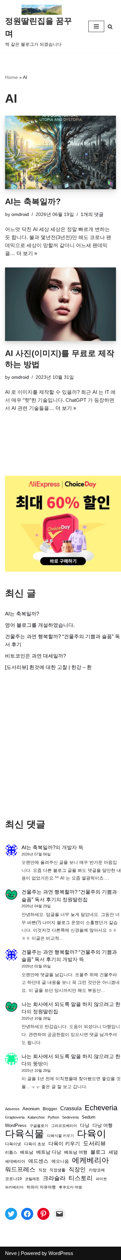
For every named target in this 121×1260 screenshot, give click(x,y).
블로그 (98, 1152)
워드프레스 (20, 1169)
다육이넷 (13, 1144)
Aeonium (31, 1109)
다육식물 (24, 1134)
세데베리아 (15, 1161)
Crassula (71, 1108)
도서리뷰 (94, 1143)
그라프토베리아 (64, 1126)
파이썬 (101, 1179)
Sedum (88, 1117)
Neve (11, 1253)
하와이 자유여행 (41, 1187)
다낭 (84, 1125)
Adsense (12, 1109)
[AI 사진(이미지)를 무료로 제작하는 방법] (60, 304)
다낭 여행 (102, 1125)
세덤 (113, 1152)
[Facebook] (27, 1214)
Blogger (50, 1109)
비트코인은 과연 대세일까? (35, 656)
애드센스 (38, 1161)
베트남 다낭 (48, 1152)
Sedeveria (70, 1117)
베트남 (26, 1152)
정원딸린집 (75, 899)
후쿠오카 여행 (70, 1187)
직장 (42, 1170)
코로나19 (13, 1178)
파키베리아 (14, 1187)
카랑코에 (97, 1170)
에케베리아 (90, 1160)
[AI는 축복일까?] (60, 152)
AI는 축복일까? (33, 201)
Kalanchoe (36, 1117)
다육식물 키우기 (60, 1136)
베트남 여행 (75, 1152)
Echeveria (101, 1108)
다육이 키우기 (64, 1143)
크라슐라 (54, 1178)
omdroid (20, 214)
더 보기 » (26, 253)
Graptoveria (15, 1117)
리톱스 (11, 1152)
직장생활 (57, 1170)
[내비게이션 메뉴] (96, 26)
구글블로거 (39, 1126)
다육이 (91, 1134)
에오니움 (60, 1161)
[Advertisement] (60, 745)
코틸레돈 (32, 1179)
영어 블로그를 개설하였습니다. (40, 625)
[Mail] (59, 1214)
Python (53, 1117)
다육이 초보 (34, 1144)
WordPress (16, 1125)
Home (11, 77)
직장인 (77, 1169)
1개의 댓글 (92, 214)
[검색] (110, 26)
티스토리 (81, 1178)
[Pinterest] (43, 1214)
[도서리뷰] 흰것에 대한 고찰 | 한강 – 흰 (48, 667)
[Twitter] (11, 1214)
